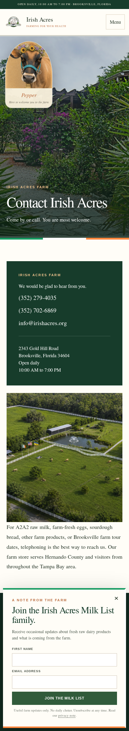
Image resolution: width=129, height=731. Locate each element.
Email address (26, 671)
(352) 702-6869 (37, 310)
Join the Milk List (64, 698)
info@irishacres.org (43, 323)
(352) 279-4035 (37, 298)
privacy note (67, 715)
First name (22, 649)
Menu (115, 22)
